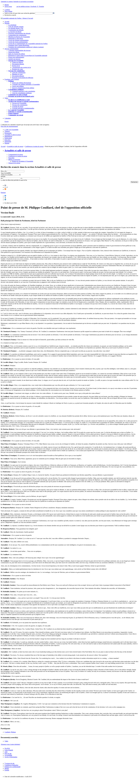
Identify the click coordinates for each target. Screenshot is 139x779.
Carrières (7, 9)
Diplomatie (8, 141)
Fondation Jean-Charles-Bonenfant (18, 45)
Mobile (7, 768)
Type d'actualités (6, 173)
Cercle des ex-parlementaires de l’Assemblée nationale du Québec (28, 43)
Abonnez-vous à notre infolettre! (10, 744)
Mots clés (3, 171)
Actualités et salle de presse (13, 135)
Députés (7, 23)
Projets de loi (16, 66)
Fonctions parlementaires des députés (19, 33)
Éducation (8, 140)
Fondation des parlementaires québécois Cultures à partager (26, 47)
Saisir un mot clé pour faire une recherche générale (20, 13)
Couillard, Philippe (10, 732)
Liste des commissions (18, 72)
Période (3, 176)
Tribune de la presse (14, 163)
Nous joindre (8, 11)
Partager (3, 192)
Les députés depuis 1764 (15, 28)
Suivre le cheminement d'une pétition (23, 88)
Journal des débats (13, 52)
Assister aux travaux (14, 59)
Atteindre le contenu (7, 1)
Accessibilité (8, 755)
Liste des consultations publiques (22, 93)
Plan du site (8, 753)
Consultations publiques (16, 89)
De (2, 178)
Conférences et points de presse (34, 146)
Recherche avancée (10, 15)
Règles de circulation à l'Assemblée (22, 161)
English (7, 770)
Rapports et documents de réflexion (22, 77)
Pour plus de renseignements (9, 126)
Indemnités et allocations (15, 38)
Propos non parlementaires (16, 57)
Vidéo (6, 98)
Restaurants (8, 133)
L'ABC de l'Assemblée (11, 129)
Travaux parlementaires (11, 49)
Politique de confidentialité (12, 767)
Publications (8, 138)
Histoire (7, 143)
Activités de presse (17, 106)
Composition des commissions (17, 35)
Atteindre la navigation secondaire (23, 1)
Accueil (7, 21)
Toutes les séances (17, 62)
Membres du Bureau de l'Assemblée (19, 37)
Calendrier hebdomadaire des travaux (19, 50)
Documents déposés (18, 64)
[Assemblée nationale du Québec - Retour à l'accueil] (17, 18)
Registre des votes (17, 69)
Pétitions (11, 81)
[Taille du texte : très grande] (7, 187)
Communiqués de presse (15, 154)
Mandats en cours (17, 74)
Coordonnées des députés (16, 30)
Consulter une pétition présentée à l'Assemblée (26, 84)
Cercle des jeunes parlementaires (18, 42)
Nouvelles (11, 158)
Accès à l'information (11, 757)
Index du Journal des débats (16, 54)
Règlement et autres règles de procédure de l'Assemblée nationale (27, 55)
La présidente (12, 25)
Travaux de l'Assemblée (16, 60)
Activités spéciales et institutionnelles (23, 108)
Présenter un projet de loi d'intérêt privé (21, 96)
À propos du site (9, 763)
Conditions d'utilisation (11, 765)
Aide (6, 752)
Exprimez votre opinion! (12, 79)
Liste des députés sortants (15, 26)
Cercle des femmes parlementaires (18, 40)
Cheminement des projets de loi (21, 67)
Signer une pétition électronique (21, 83)
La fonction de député (14, 32)
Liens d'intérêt (9, 750)
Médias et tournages (14, 159)
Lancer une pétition (18, 86)
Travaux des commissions (16, 71)
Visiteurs (7, 131)
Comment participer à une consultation (23, 91)
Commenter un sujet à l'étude (17, 94)
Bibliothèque (8, 136)
